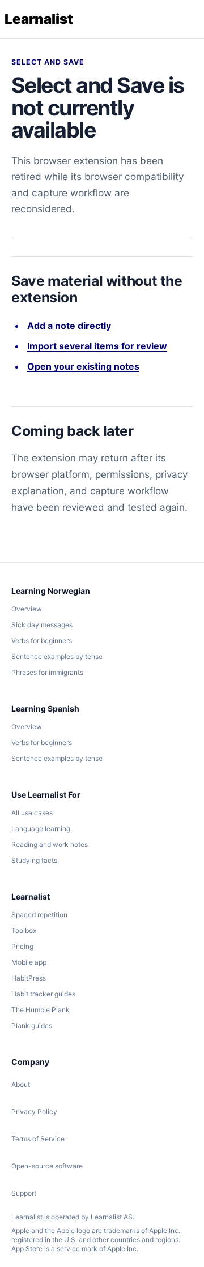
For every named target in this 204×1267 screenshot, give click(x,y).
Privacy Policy (34, 1111)
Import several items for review (97, 346)
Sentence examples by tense (57, 656)
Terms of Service (38, 1139)
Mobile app (28, 962)
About (20, 1084)
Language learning (40, 828)
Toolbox (23, 930)
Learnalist (39, 19)
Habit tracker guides (43, 994)
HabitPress (28, 978)
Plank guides (31, 1025)
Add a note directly (69, 325)
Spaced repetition (39, 914)
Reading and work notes (49, 844)
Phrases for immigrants (47, 672)
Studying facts (34, 860)
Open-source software (47, 1166)
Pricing (22, 946)
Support (23, 1193)
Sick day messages (42, 624)
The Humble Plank (40, 1009)
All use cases (32, 812)
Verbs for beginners (41, 640)
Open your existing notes (83, 366)
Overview (26, 609)
